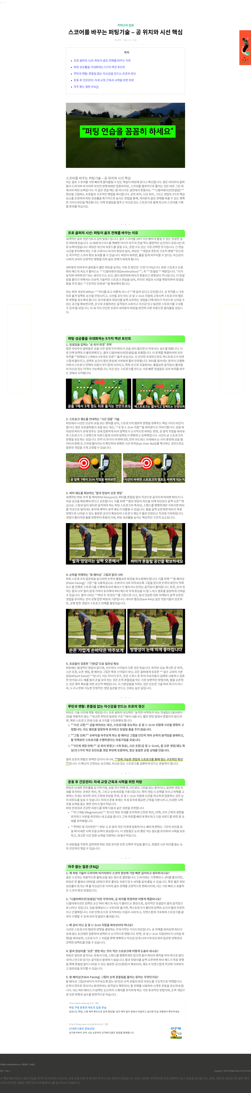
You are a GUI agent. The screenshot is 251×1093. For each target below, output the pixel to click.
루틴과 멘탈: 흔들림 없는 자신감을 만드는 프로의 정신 (105, 74)
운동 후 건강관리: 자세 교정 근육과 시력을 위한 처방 (104, 80)
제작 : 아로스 (5, 1071)
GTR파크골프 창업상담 (82, 1028)
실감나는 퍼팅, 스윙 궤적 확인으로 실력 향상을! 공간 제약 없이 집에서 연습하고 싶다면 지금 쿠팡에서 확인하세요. (124, 1011)
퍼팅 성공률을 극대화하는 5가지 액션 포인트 (99, 67)
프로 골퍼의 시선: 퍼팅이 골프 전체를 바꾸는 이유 (102, 60)
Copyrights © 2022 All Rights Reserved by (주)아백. (232, 1071)
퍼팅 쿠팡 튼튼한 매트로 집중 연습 (87, 1007)
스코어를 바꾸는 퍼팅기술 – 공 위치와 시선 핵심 (125, 32)
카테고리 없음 (125, 25)
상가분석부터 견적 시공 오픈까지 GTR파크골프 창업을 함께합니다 (101, 1033)
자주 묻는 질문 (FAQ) (86, 87)
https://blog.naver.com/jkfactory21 (86, 1024)
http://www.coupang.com (81, 1003)
